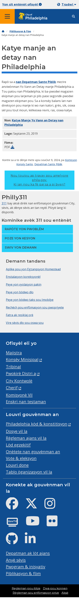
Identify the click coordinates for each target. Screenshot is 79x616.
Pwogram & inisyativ (25, 566)
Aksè (65, 592)
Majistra (14, 352)
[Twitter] (34, 506)
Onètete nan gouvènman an (33, 451)
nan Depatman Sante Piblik (36, 82)
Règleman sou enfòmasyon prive (36, 592)
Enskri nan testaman (26, 401)
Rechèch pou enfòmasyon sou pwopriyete (35, 307)
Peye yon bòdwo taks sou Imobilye (29, 300)
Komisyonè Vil (19, 395)
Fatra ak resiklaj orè (19, 315)
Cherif (12, 387)
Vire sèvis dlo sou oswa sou (25, 323)
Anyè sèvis (16, 560)
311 (4, 203)
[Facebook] (15, 506)
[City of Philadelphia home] (34, 16)
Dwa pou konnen (55, 588)
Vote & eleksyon (21, 458)
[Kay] (3, 31)
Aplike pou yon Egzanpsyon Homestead (33, 269)
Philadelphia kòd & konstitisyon (36, 424)
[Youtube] (36, 524)
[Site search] (73, 16)
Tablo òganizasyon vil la (29, 472)
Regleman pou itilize (26, 588)
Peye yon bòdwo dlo (19, 292)
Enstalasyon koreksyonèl (23, 277)
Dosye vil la (16, 431)
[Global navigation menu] (7, 16)
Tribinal (13, 366)
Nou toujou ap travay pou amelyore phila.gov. (39, 180)
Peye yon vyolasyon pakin (23, 284)
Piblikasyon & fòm (20, 31)
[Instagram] (52, 506)
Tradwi (68, 4)
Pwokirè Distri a (21, 373)
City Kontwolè (19, 381)
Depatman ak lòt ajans (28, 553)
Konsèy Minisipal (22, 359)
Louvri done (17, 465)
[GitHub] (15, 541)
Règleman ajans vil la (26, 438)
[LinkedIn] (33, 541)
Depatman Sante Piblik (48, 164)
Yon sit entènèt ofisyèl (20, 4)
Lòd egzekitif (18, 445)
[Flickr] (55, 524)
